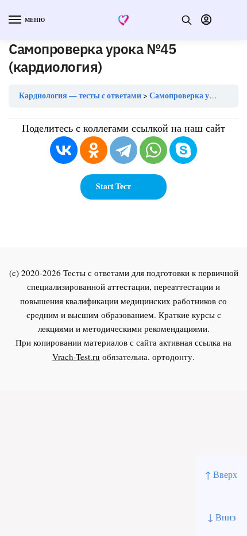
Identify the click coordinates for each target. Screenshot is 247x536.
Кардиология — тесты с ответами (80, 95)
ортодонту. (173, 356)
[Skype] (183, 150)
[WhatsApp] (153, 150)
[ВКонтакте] (64, 150)
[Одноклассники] (93, 150)
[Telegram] (123, 150)
